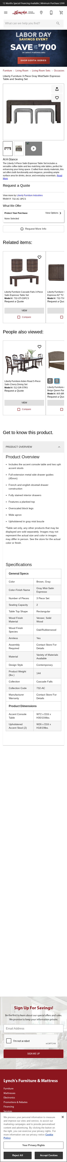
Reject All (17, 1155)
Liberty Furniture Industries (30, 195)
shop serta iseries (33, 60)
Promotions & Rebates (16, 1102)
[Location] (41, 12)
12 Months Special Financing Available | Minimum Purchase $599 (33, 3)
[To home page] (23, 12)
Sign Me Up (33, 1053)
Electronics (9, 1097)
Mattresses (9, 1093)
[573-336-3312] (51, 12)
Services (8, 1111)
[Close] (63, 1117)
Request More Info (35, 228)
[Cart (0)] (61, 12)
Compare (26, 317)
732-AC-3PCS (19, 199)
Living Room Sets (41, 70)
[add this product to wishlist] (57, 98)
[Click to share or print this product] (57, 89)
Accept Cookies (49, 1155)
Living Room (22, 70)
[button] (5, 12)
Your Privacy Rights (33, 1145)
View (24, 310)
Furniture (7, 70)
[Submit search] (58, 23)
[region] (33, 1137)
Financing (9, 1106)
